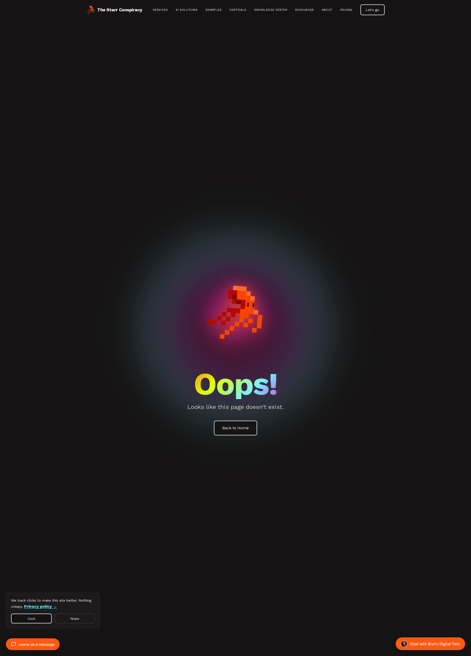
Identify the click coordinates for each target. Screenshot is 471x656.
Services (160, 10)
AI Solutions (186, 10)
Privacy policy (38, 606)
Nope (74, 618)
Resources (304, 10)
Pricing (346, 10)
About (327, 10)
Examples (214, 10)
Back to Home (235, 428)
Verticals (237, 10)
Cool (31, 618)
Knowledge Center (271, 10)
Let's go (372, 10)
